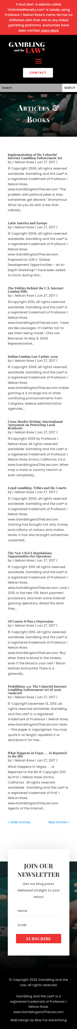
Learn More (50, 30)
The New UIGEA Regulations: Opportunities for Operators (30, 554)
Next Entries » (58, 822)
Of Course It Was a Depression (30, 621)
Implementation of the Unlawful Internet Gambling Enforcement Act (35, 156)
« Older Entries (19, 822)
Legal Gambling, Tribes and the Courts (37, 488)
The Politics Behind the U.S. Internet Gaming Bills (35, 289)
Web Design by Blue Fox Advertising (38, 1020)
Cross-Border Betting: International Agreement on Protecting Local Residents (35, 424)
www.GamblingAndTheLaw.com (38, 1012)
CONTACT (38, 73)
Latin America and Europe (27, 223)
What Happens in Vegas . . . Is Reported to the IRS (37, 754)
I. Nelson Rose (23, 162)
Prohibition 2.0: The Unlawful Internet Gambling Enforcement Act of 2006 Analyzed (37, 689)
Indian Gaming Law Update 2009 (33, 356)
